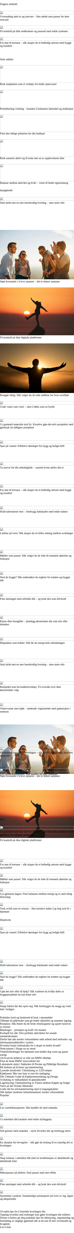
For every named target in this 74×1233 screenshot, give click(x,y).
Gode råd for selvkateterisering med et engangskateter (29, 1089)
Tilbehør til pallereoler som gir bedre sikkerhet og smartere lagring (35, 1020)
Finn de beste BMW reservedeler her (20, 1061)
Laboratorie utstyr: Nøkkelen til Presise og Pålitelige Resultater (34, 1064)
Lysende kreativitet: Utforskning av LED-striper (26, 1070)
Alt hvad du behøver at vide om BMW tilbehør (25, 1057)
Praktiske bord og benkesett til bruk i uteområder (26, 1017)
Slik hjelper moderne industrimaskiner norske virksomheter (32, 1092)
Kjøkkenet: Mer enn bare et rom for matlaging (25, 1073)
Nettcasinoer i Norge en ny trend (17, 1048)
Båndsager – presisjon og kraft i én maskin (23, 1029)
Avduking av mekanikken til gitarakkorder (23, 1079)
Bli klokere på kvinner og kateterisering (21, 1067)
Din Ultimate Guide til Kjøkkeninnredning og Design (29, 1076)
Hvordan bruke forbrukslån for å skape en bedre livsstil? (30, 1045)
